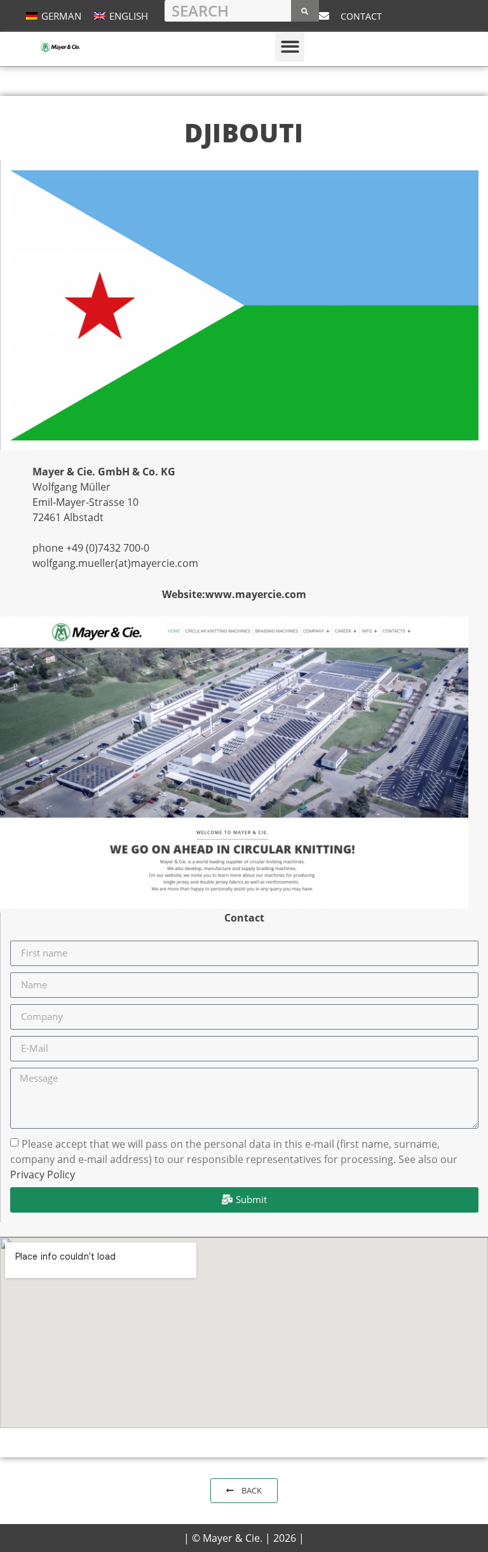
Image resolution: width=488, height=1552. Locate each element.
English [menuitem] (128, 16)
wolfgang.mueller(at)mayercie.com (115, 563)
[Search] (305, 11)
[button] (290, 47)
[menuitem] (54, 15)
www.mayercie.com (255, 594)
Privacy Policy (42, 1174)
